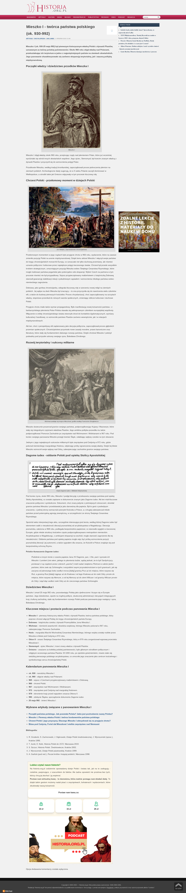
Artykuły (42, 17)
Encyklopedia (39, 38)
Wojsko (68, 17)
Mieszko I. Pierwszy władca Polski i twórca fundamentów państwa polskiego (64, 717)
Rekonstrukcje (79, 17)
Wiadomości (31, 17)
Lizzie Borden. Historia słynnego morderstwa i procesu (139, 51)
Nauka (59, 17)
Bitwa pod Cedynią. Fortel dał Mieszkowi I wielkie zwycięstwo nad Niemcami (64, 724)
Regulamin (110, 887)
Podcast (121, 17)
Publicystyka (93, 17)
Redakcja (131, 17)
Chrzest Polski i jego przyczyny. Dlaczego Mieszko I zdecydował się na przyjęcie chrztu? (70, 721)
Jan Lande (50, 38)
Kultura (51, 17)
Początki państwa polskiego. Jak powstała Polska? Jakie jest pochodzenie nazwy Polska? (71, 714)
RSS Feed (8, 891)
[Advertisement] (129, 9)
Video (113, 17)
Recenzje (105, 17)
